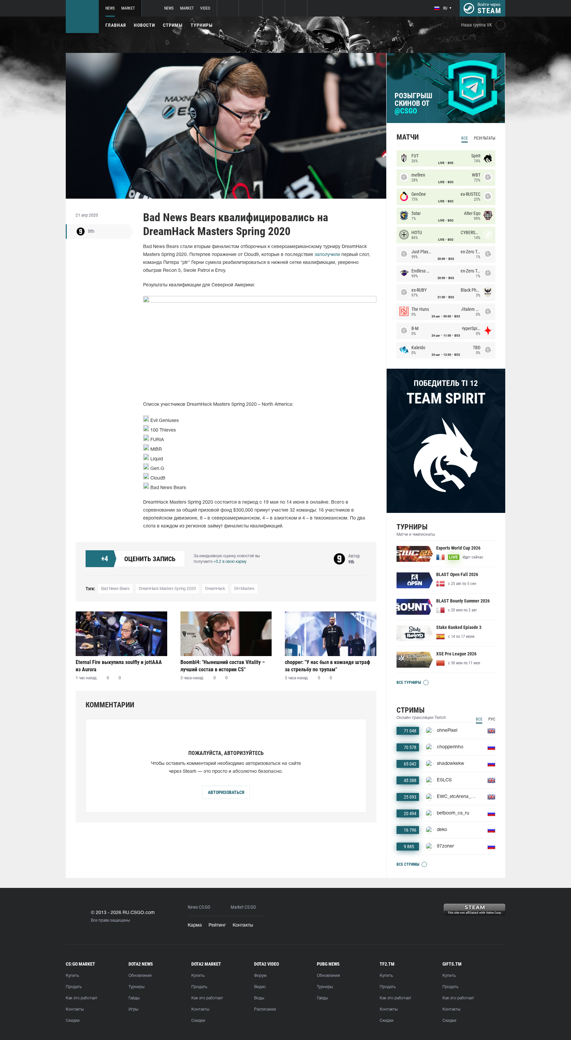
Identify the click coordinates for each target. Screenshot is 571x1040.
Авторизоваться (226, 792)
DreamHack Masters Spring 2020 (167, 589)
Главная (115, 25)
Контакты (243, 925)
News (110, 8)
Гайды (134, 998)
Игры (133, 1009)
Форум (260, 976)
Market (128, 8)
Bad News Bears (115, 589)
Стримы (173, 25)
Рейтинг (217, 925)
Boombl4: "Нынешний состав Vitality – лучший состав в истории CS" (222, 666)
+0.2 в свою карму (230, 561)
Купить (72, 976)
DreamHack (215, 589)
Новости (144, 25)
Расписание (265, 1009)
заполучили (327, 255)
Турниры (202, 25)
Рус (491, 719)
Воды (259, 998)
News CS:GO (199, 907)
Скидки (73, 1020)
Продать (74, 987)
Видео (260, 987)
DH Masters (244, 589)
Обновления (140, 976)
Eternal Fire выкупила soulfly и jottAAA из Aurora (119, 666)
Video (205, 8)
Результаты (484, 138)
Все (464, 138)
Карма (195, 925)
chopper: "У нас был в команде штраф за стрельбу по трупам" (327, 666)
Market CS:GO (243, 907)
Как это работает (81, 998)
